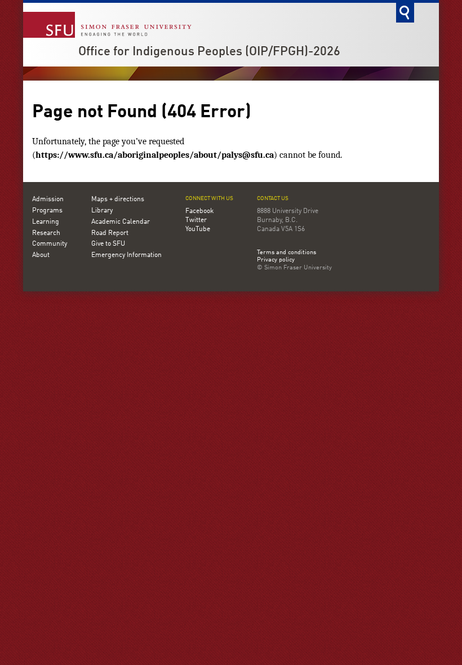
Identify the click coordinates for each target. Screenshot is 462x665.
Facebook (199, 211)
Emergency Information (126, 255)
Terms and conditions (286, 253)
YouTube (197, 229)
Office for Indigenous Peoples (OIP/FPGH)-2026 (209, 52)
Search (405, 13)
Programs (47, 210)
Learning (45, 222)
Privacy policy (276, 260)
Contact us (272, 198)
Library (102, 210)
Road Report (109, 233)
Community (49, 244)
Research (46, 233)
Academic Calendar (120, 222)
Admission (48, 199)
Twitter (196, 220)
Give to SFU (108, 244)
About (41, 255)
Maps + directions (117, 199)
